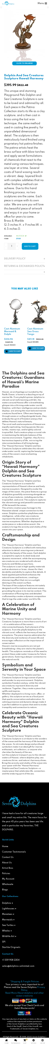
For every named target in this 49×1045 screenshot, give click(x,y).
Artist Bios (7, 868)
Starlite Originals (11, 947)
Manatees (7, 914)
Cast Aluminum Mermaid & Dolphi (12, 331)
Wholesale (7, 884)
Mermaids (7, 920)
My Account (8, 879)
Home (5, 846)
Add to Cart (15, 351)
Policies (6, 874)
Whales (6, 931)
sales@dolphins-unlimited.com (18, 966)
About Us (7, 863)
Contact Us (7, 857)
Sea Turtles (8, 925)
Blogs (5, 890)
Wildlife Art (8, 936)
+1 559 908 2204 (10, 960)
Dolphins (6, 903)
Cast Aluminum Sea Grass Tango (35, 331)
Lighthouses (8, 909)
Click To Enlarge (24, 63)
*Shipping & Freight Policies (24, 982)
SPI (3, 942)
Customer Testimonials (14, 852)
